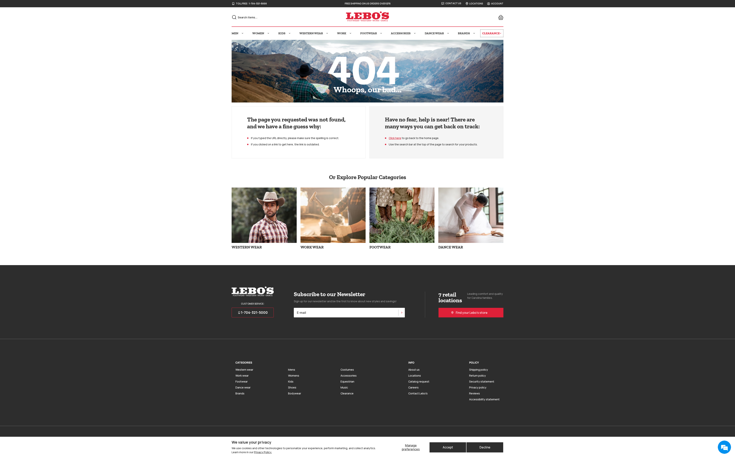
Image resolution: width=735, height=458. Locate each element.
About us (414, 369)
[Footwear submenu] (381, 33)
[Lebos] (367, 16)
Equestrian (347, 381)
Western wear (244, 369)
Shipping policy (478, 369)
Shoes (292, 387)
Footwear (241, 381)
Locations (414, 375)
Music (344, 387)
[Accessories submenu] (414, 33)
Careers (413, 387)
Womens (293, 375)
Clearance (347, 393)
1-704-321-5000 (258, 3)
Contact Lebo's (418, 393)
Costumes (347, 369)
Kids (290, 381)
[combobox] (274, 17)
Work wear (242, 375)
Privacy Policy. (263, 452)
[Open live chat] (724, 447)
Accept (448, 447)
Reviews (474, 393)
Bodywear (294, 393)
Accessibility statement (484, 399)
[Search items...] (234, 17)
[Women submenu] (268, 33)
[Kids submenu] (289, 33)
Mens (291, 369)
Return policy (477, 375)
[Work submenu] (350, 33)
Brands (239, 393)
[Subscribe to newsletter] (401, 312)
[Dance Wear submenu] (448, 33)
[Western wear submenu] (327, 33)
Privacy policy (477, 387)
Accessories (349, 375)
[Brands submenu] (474, 33)
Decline (484, 447)
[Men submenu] (242, 33)
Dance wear (243, 387)
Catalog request (418, 381)
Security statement (481, 381)
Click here (395, 138)
